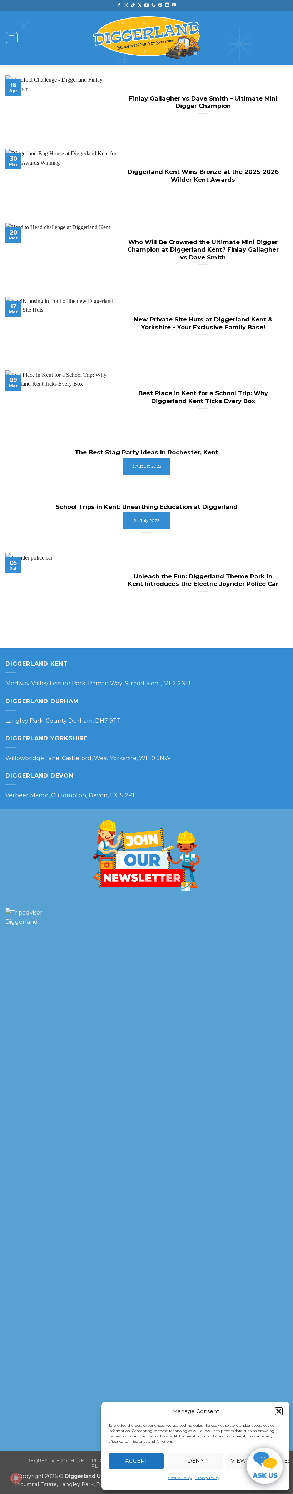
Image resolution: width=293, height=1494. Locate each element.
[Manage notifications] (15, 1478)
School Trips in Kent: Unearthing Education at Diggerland (147, 506)
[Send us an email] (146, 5)
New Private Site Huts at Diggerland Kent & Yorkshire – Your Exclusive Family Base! (203, 323)
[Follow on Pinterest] (160, 5)
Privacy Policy (207, 1477)
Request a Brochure (55, 1460)
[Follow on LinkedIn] (167, 5)
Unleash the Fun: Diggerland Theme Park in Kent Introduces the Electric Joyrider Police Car (203, 580)
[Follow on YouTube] (174, 5)
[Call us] (153, 5)
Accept (136, 1460)
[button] (278, 1411)
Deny (195, 1460)
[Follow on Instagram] (126, 5)
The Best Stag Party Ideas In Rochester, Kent (146, 452)
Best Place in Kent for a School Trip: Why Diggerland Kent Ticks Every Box (203, 397)
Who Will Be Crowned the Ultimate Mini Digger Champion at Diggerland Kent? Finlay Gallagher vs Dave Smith (203, 249)
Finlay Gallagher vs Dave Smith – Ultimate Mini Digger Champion (203, 102)
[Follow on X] (140, 5)
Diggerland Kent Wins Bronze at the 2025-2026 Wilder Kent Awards (203, 175)
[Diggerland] (146, 38)
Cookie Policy (180, 1477)
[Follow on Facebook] (119, 5)
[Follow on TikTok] (133, 5)
